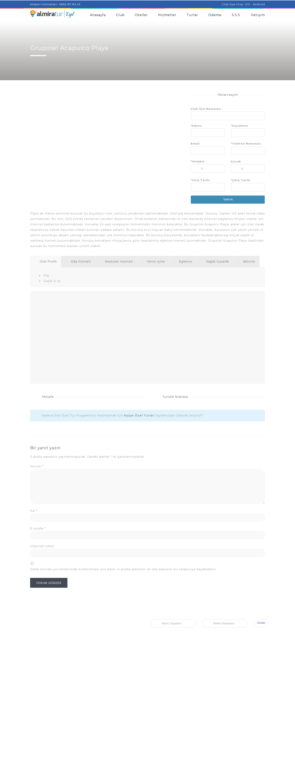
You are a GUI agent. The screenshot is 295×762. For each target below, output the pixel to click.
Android (259, 4)
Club (120, 15)
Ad (33, 511)
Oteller (141, 15)
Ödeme (215, 15)
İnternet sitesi (42, 546)
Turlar (192, 15)
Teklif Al (228, 199)
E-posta (38, 528)
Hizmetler (167, 15)
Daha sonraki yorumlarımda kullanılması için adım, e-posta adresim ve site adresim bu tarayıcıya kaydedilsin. (123, 569)
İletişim (258, 15)
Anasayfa (98, 15)
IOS (247, 4)
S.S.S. (236, 15)
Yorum (37, 466)
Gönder (261, 622)
